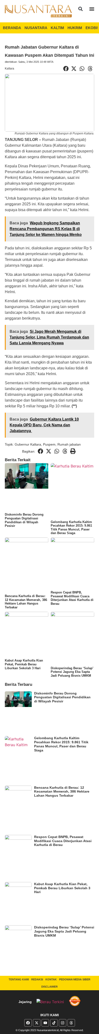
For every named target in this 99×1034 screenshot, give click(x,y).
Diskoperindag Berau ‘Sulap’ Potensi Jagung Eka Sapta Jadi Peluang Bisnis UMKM (72, 671)
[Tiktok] (54, 1023)
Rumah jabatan (69, 444)
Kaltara (9, 68)
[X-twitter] (36, 1023)
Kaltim (57, 28)
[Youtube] (45, 1023)
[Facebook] (28, 1023)
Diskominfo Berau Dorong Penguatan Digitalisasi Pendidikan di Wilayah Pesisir (24, 520)
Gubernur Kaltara (28, 444)
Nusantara (36, 28)
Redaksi (37, 979)
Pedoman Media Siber (74, 979)
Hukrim (75, 28)
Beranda (12, 28)
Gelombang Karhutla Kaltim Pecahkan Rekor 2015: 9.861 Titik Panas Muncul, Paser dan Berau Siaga (71, 527)
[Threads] (71, 1023)
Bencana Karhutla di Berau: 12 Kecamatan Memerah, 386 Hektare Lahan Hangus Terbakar (26, 601)
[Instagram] (62, 1023)
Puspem (49, 444)
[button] (81, 9)
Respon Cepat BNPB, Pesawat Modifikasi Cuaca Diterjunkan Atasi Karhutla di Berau (72, 598)
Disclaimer (49, 986)
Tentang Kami (19, 979)
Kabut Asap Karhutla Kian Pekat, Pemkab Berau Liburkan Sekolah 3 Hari (24, 664)
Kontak (51, 979)
